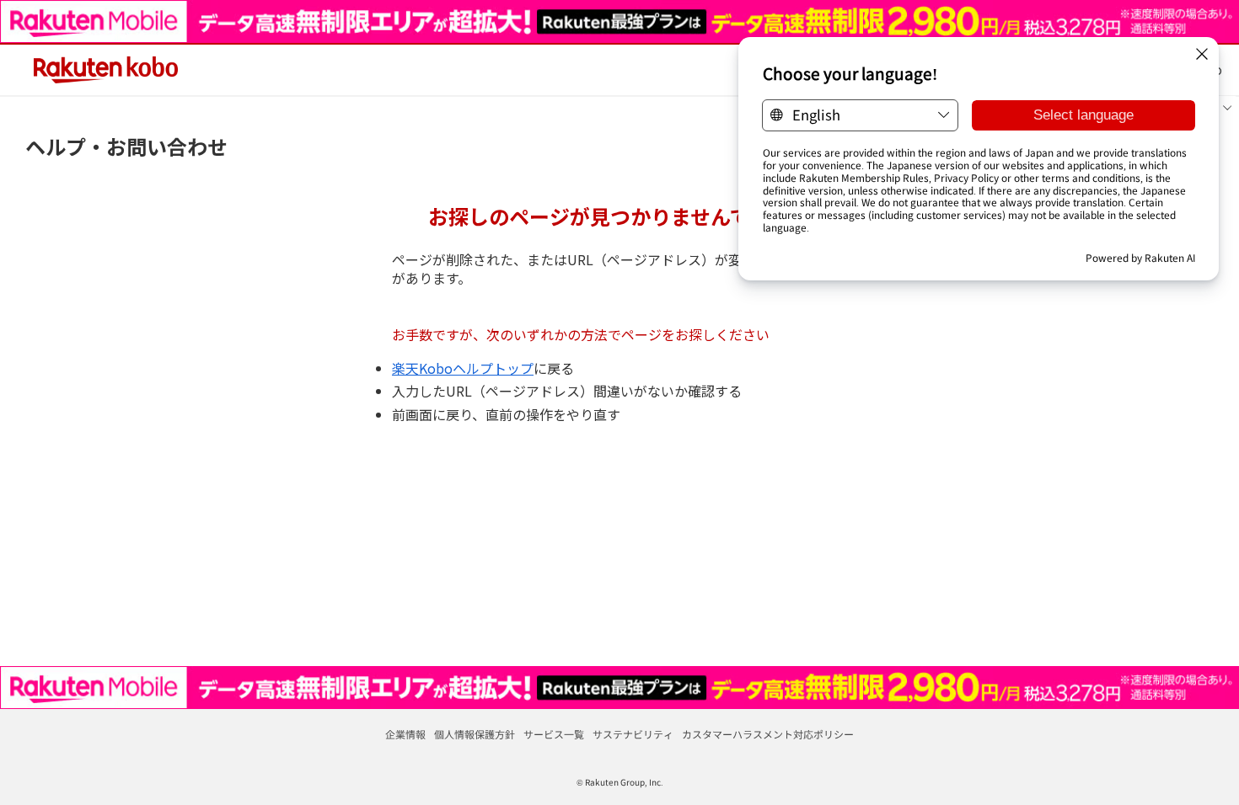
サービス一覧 (553, 734)
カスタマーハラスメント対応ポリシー (768, 734)
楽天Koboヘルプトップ (463, 368)
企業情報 (405, 734)
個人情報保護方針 (474, 734)
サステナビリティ (633, 734)
